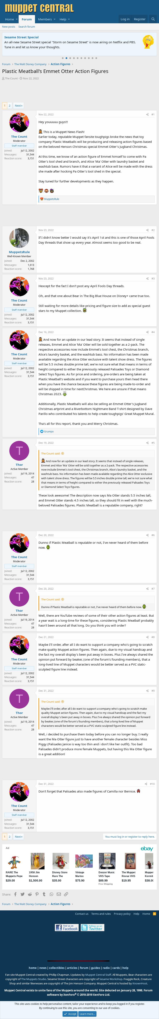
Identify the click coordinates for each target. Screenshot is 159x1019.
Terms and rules (101, 914)
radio (106, 968)
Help (63, 19)
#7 (153, 589)
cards (116, 968)
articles (72, 968)
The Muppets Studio (33, 979)
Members (45, 19)
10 (96, 58)
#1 (153, 114)
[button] (17, 19)
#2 (153, 230)
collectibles (56, 968)
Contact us (81, 914)
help (125, 968)
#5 (153, 443)
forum (84, 968)
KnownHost (139, 983)
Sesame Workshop (110, 979)
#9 (153, 691)
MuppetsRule (19, 252)
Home (9, 19)
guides (95, 968)
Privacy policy (122, 914)
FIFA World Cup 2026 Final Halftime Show (36, 37)
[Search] (153, 19)
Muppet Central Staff (98, 975)
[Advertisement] (79, 91)
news (42, 968)
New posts (8, 26)
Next (18, 105)
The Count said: (50, 453)
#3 (153, 278)
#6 (153, 535)
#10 (152, 784)
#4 (153, 332)
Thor (19, 465)
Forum (27, 19)
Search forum (26, 26)
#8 (153, 637)
